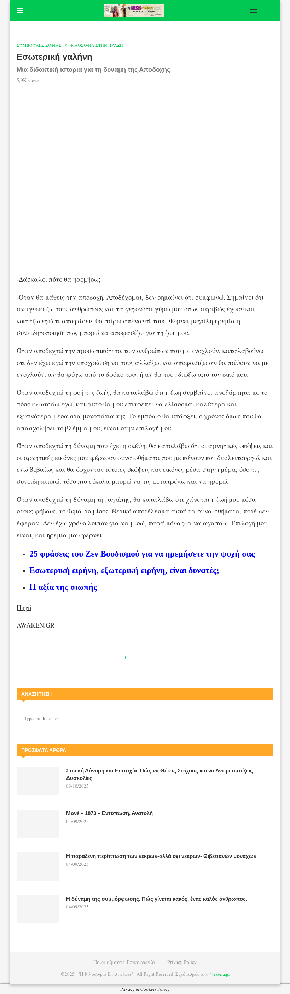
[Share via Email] (161, 657)
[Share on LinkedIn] (155, 657)
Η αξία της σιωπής (63, 587)
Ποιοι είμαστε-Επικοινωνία (124, 962)
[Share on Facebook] (138, 657)
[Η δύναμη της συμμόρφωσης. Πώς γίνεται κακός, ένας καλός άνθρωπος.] (38, 909)
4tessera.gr (220, 974)
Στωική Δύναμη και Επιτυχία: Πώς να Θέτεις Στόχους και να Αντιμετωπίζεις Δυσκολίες (159, 774)
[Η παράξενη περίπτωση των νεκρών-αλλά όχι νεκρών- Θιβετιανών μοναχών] (38, 866)
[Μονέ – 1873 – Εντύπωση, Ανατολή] (38, 824)
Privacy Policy (182, 962)
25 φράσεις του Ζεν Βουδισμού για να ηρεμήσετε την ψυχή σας (142, 553)
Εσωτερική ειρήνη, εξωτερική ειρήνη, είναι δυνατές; (124, 570)
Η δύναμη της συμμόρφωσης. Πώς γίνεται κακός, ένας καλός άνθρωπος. (156, 899)
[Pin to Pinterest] (148, 657)
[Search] (269, 10)
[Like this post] (130, 657)
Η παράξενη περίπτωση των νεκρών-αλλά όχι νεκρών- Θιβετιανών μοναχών (161, 856)
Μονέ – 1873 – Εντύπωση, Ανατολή (109, 813)
